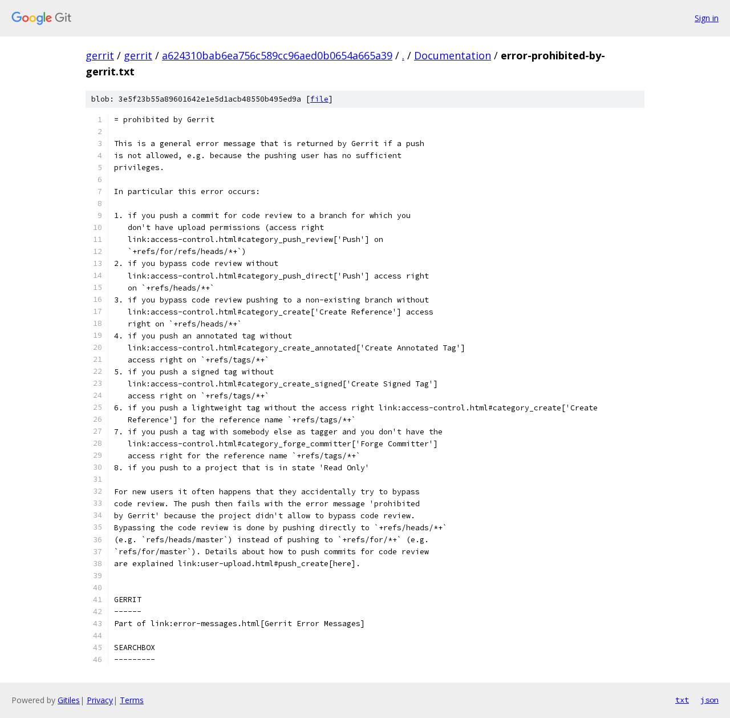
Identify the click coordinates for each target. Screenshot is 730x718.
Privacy (100, 700)
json (709, 700)
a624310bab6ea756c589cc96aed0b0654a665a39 (277, 55)
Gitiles (69, 700)
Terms (132, 700)
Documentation (452, 55)
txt (682, 700)
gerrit (100, 55)
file (319, 99)
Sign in (707, 18)
